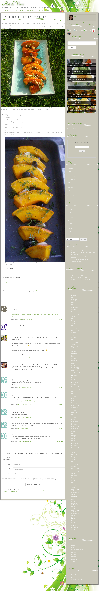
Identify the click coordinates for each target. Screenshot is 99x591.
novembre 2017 (75, 386)
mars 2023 (70, 228)
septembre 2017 (75, 389)
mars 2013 (74, 482)
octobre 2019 (74, 363)
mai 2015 (73, 437)
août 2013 (73, 473)
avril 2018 (73, 379)
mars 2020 (74, 360)
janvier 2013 (74, 485)
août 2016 (73, 410)
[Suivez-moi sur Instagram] (69, 33)
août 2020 (73, 351)
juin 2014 (73, 456)
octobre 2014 (74, 449)
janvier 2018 (74, 383)
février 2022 (74, 327)
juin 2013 (73, 477)
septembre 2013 (75, 471)
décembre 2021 (75, 328)
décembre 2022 (71, 234)
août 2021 (73, 334)
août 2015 (73, 431)
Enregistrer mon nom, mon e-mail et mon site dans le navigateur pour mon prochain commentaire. (28, 479)
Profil (22, 10)
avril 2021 (73, 337)
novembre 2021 (75, 330)
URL (9, 473)
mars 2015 (74, 440)
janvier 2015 (74, 444)
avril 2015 (73, 438)
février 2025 (70, 217)
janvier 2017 (74, 402)
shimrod (19, 319)
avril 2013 (73, 480)
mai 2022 (73, 321)
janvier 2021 (74, 342)
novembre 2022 (75, 311)
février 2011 (74, 525)
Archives (14, 10)
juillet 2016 (74, 412)
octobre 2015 (74, 428)
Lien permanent (45, 291)
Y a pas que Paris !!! (72, 195)
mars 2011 (74, 524)
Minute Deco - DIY (72, 179)
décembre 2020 (75, 344)
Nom (8, 464)
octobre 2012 (74, 491)
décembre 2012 (75, 487)
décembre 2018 (75, 367)
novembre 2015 (75, 426)
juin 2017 (73, 393)
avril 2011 (73, 522)
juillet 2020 (74, 353)
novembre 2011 (75, 510)
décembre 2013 (75, 466)
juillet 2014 (74, 454)
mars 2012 (74, 503)
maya (18, 428)
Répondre (60, 319)
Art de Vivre (49, 587)
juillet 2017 (74, 391)
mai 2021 (73, 335)
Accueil (6, 10)
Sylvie (19, 387)
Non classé (70, 182)
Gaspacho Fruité (87, 279)
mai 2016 (73, 416)
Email (8, 469)
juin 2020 (73, 355)
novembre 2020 (75, 346)
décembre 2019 (75, 362)
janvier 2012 (74, 506)
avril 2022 (73, 323)
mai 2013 (73, 478)
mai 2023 (69, 226)
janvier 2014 (74, 464)
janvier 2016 (74, 423)
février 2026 (70, 212)
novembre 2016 (75, 405)
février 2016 (74, 421)
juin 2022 (73, 320)
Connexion (74, 574)
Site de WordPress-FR (76, 579)
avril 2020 (73, 358)
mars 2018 (74, 381)
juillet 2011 (74, 517)
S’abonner (30, 10)
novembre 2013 (75, 468)
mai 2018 (73, 377)
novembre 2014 (75, 447)
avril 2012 (73, 501)
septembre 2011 (75, 513)
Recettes (26, 291)
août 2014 (73, 452)
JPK (72, 275)
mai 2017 (73, 395)
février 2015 (74, 442)
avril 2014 (73, 459)
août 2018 (73, 374)
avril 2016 (73, 417)
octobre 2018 (74, 370)
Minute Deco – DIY (76, 551)
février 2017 (74, 400)
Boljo (19, 372)
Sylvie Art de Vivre (75, 274)
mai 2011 (73, 520)
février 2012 (74, 505)
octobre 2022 (74, 313)
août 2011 (73, 515)
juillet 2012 (74, 496)
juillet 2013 (74, 475)
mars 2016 (74, 419)
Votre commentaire (6, 458)
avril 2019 (73, 365)
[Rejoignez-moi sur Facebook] (78, 30)
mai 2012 (73, 499)
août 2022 (73, 316)
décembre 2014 (75, 445)
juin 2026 (69, 209)
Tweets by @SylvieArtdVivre (74, 129)
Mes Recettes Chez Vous (73, 176)
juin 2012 (73, 498)
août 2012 (73, 494)
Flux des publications (76, 576)
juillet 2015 (74, 433)
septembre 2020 (75, 349)
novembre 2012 (75, 489)
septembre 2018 (75, 372)
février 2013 (74, 484)
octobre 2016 (74, 407)
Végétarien (37, 291)
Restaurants (70, 187)
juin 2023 (69, 223)
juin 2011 (73, 519)
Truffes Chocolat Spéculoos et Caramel (80, 259)
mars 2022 (74, 325)
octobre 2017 (74, 388)
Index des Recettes (43, 10)
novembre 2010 (75, 531)
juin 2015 (73, 435)
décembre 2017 (75, 384)
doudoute (20, 358)
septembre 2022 (75, 315)
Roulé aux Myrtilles (83, 277)
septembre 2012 (75, 492)
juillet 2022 (74, 318)
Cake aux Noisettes (76, 261)
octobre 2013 (74, 470)
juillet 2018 (74, 376)
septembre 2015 (75, 430)
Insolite (69, 171)
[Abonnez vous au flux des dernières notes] (70, 30)
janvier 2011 (74, 527)
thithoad (73, 277)
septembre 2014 (75, 451)
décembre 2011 (75, 508)
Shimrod (4, 282)
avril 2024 (70, 220)
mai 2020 (73, 356)
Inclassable (70, 168)
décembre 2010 (75, 529)
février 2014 (74, 463)
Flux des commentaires (77, 578)
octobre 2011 (74, 512)
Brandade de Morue (88, 274)
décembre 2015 (75, 424)
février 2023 (70, 231)
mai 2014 (73, 457)
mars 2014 (74, 461)
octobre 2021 (74, 332)
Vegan (31, 291)
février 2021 (74, 341)
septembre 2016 (75, 409)
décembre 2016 (75, 403)
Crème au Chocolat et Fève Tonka (79, 250)
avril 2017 (73, 396)
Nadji (18, 331)
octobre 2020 (74, 348)
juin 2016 (73, 414)
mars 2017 (74, 398)
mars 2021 (74, 339)
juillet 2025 (70, 215)
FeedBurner (85, 154)
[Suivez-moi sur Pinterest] (93, 30)
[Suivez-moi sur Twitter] (88, 30)
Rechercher (72, 47)
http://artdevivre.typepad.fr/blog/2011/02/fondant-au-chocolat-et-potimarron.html (34, 401)
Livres (68, 174)
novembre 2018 (75, 369)
